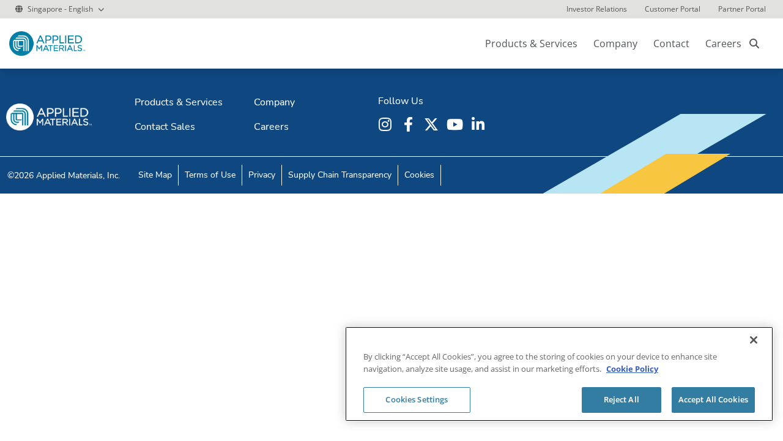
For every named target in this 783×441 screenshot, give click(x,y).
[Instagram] (386, 124)
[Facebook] (409, 124)
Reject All (621, 399)
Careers (723, 43)
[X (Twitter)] (433, 124)
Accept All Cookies (713, 399)
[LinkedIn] (479, 124)
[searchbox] (754, 43)
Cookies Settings (416, 399)
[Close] (753, 339)
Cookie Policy (632, 368)
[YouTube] (456, 124)
